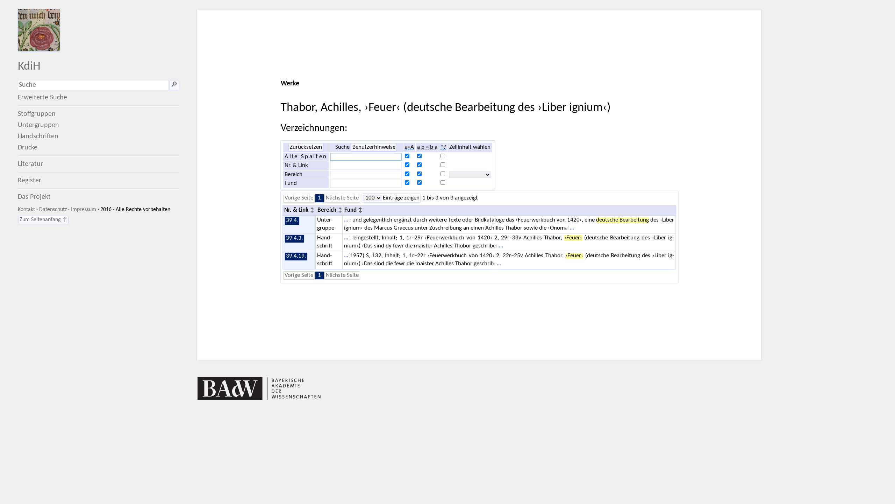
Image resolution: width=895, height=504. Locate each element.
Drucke (27, 147)
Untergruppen (38, 125)
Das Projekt (34, 197)
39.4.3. (294, 238)
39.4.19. (296, 256)
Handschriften (38, 136)
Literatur (30, 164)
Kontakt (26, 209)
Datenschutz (53, 209)
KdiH (29, 67)
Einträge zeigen (400, 198)
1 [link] (319, 198)
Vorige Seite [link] (299, 198)
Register (29, 180)
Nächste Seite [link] (342, 198)
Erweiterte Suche (42, 97)
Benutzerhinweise (373, 147)
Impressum (83, 209)
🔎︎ (174, 85)
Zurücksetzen (306, 147)
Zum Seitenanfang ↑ (43, 220)
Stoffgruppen (37, 114)
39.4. (292, 220)
